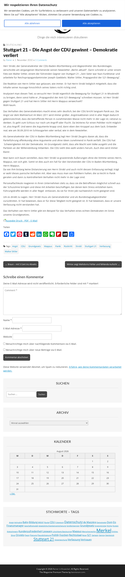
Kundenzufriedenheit (30, 531)
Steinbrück (109, 535)
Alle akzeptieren (91, 23)
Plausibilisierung (44, 535)
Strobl (79, 246)
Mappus (48, 246)
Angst (15, 246)
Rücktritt (68, 246)
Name (7, 320)
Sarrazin (95, 535)
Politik (55, 535)
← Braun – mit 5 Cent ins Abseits (20, 264)
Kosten (115, 526)
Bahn (25, 522)
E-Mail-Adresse (12, 328)
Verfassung (105, 246)
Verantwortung (61, 540)
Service (102, 535)
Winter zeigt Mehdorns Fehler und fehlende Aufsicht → (93, 264)
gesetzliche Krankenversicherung (52, 526)
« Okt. (12, 493)
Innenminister (100, 526)
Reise (84, 535)
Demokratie (101, 522)
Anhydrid (18, 522)
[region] (62, 15)
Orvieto (20, 535)
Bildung (33, 522)
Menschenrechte (89, 531)
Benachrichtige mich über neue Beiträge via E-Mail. (34, 349)
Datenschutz (73, 522)
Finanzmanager (15, 525)
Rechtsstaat (75, 535)
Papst (27, 535)
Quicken (64, 535)
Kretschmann (12, 531)
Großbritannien (73, 526)
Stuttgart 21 (90, 246)
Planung (33, 535)
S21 (89, 535)
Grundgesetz (34, 246)
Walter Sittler (11, 251)
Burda (46, 522)
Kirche (109, 526)
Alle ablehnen (32, 23)
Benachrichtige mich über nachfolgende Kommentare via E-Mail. (41, 343)
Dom (109, 522)
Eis (114, 522)
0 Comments (41, 60)
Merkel (103, 530)
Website (7, 336)
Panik (58, 246)
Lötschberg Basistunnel (62, 531)
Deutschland (14, 45)
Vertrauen (86, 539)
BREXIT (41, 522)
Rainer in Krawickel (61, 569)
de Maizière (89, 522)
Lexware (47, 531)
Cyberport (59, 522)
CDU (23, 246)
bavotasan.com (78, 572)
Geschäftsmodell (31, 526)
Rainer (9, 60)
